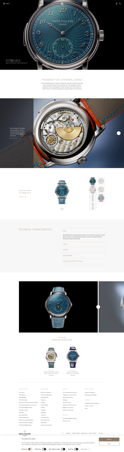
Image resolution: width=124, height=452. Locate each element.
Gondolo (43, 402)
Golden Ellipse (44, 405)
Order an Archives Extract (69, 405)
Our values (21, 392)
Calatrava (43, 400)
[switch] (44, 449)
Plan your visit (66, 421)
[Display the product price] (25, 197)
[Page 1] (10, 138)
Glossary (68, 433)
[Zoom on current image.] (62, 209)
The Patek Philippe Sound (25, 407)
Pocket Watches (45, 417)
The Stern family (23, 400)
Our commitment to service (70, 392)
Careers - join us (89, 406)
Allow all (109, 439)
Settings (65, 400)
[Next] (119, 133)
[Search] (120, 3)
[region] (62, 35)
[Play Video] (58, 307)
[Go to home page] (62, 3)
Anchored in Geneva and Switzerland (28, 402)
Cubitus (43, 407)
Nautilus (43, 410)
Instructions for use (68, 397)
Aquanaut (43, 412)
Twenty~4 (43, 415)
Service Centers (67, 402)
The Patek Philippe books (25, 425)
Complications (44, 397)
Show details (84, 449)
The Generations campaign (26, 422)
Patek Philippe (22, 397)
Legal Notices (84, 433)
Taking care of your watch (69, 395)
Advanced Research (24, 417)
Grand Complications (46, 395)
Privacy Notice (92, 433)
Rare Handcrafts (23, 415)
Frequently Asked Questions (92, 403)
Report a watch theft (68, 410)
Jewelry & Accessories (46, 425)
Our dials (21, 412)
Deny (109, 443)
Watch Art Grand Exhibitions (26, 420)
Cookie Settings (76, 433)
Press (86, 408)
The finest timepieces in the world (27, 405)
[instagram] (63, 433)
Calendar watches (23, 410)
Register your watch (68, 407)
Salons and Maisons (90, 392)
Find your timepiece (46, 392)
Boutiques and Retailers (91, 395)
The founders (22, 395)
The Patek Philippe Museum (70, 418)
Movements (44, 422)
